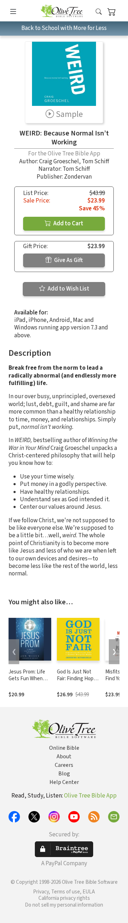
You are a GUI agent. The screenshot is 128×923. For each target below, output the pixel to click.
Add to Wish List (68, 288)
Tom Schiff (95, 161)
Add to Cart (67, 223)
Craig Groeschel (59, 161)
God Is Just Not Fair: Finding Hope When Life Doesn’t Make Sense (77, 682)
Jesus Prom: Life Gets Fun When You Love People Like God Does (27, 682)
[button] (99, 12)
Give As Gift (68, 260)
